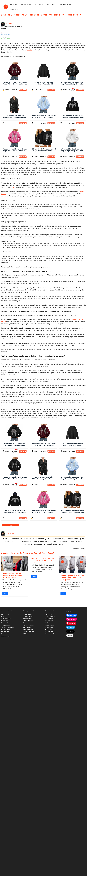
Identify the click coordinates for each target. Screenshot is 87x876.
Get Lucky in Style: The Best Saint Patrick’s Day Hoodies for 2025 (42, 560)
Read (5, 593)
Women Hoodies (26, 4)
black (14, 187)
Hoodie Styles (14, 9)
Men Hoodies (14, 4)
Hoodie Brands (50, 4)
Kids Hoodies (38, 4)
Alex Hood (9, 23)
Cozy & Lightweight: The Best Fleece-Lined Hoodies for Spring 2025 (72, 578)
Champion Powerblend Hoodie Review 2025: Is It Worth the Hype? (12, 575)
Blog (11, 525)
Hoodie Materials (65, 4)
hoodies (29, 50)
